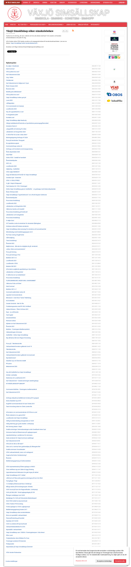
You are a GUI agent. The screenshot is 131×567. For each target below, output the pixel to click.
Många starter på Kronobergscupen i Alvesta (19, 486)
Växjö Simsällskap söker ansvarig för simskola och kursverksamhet (26, 229)
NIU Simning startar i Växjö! (14, 426)
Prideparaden (10, 544)
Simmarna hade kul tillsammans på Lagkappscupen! (21, 432)
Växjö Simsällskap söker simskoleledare (29, 30)
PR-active (9, 363)
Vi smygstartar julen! (12, 114)
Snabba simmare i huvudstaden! (15, 449)
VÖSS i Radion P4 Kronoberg (14, 504)
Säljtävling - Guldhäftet (12, 169)
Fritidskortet (9, 80)
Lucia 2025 (9, 100)
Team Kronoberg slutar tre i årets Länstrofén (19, 406)
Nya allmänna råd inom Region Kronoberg (18, 338)
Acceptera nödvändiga (104, 561)
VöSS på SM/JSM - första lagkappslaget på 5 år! (20, 492)
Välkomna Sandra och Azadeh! (15, 209)
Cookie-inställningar (11, 561)
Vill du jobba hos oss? (12, 71)
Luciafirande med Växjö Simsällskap (17, 418)
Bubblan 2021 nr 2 (11, 257)
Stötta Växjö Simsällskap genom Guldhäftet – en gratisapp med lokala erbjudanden (31, 189)
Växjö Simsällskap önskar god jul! (16, 97)
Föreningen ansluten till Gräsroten (16, 541)
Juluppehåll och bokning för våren (16, 129)
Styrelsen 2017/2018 (12, 521)
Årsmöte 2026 (10, 89)
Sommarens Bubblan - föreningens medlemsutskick (21, 389)
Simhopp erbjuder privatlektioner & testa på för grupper (22, 398)
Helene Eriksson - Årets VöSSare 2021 (17, 309)
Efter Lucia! (9, 535)
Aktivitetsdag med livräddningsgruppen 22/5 (19, 232)
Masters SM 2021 (11, 266)
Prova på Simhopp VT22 (13, 255)
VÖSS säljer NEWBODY (13, 172)
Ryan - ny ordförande (12, 312)
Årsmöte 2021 (10, 326)
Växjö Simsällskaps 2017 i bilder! (15, 475)
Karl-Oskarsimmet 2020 (13, 352)
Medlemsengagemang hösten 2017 (16, 509)
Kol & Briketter (10, 300)
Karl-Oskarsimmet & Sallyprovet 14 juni (17, 83)
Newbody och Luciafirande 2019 (15, 378)
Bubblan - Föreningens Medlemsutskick (18, 329)
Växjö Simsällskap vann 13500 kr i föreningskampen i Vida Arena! (25, 532)
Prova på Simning (11, 252)
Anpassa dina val (81, 561)
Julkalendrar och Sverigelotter (15, 215)
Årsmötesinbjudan (11, 160)
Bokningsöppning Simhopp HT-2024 (17, 137)
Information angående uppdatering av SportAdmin (21, 269)
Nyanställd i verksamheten (14, 529)
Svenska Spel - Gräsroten (13, 177)
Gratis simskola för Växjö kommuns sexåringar (20, 438)
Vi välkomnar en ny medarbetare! (15, 275)
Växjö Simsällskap (13, 2)
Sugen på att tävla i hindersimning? (16, 455)
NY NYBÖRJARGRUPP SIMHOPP (15, 383)
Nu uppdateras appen (12, 143)
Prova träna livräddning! (13, 200)
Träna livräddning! (11, 240)
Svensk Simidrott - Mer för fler (15, 303)
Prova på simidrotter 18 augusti (15, 140)
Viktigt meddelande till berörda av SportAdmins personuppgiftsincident (27, 123)
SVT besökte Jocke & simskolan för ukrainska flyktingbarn (23, 223)
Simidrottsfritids (11, 318)
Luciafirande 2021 (11, 260)
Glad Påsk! (9, 154)
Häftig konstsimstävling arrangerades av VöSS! (20, 421)
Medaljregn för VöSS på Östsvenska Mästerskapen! (21, 498)
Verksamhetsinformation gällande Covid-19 (19, 346)
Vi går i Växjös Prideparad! (13, 183)
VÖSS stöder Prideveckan (13, 552)
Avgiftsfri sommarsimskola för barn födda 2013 (20, 403)
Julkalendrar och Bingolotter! (14, 272)
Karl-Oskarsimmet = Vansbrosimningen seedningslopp (22, 381)
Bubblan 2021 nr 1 (11, 289)
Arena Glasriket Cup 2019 (13, 401)
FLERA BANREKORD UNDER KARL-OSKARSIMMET (21, 280)
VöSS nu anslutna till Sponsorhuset (16, 524)
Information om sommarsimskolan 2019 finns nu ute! (21, 412)
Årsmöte (8, 458)
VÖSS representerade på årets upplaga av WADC (20, 466)
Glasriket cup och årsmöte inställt (16, 360)
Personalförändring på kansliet (15, 518)
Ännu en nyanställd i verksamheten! (16, 515)
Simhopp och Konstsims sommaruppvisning (19, 149)
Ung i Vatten (9, 77)
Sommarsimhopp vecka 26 (14, 146)
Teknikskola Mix (11, 349)
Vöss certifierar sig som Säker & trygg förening (20, 469)
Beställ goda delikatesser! (13, 91)
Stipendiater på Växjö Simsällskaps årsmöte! (19, 546)
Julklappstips (10, 103)
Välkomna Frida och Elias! (13, 283)
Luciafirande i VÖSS (12, 263)
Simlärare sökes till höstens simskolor (17, 226)
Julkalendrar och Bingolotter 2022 (16, 206)
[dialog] (101, 556)
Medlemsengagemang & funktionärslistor (18, 461)
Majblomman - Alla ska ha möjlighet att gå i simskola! (22, 246)
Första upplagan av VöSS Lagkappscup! (18, 506)
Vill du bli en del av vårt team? (14, 443)
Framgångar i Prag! (11, 481)
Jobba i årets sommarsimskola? (15, 249)
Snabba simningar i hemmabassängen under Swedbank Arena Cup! (26, 429)
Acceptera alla (120, 561)
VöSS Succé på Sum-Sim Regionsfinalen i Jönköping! (22, 489)
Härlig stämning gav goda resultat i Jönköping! (20, 423)
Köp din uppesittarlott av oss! (15, 112)
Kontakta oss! (10, 117)
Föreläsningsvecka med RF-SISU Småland (18, 306)
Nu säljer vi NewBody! (12, 66)
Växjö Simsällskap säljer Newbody (16, 120)
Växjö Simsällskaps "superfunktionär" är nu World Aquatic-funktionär (26, 195)
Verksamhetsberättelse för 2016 (15, 526)
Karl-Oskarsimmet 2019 (13, 392)
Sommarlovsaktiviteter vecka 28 (15, 292)
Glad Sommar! (10, 69)
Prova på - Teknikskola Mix (14, 343)
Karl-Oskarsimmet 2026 (13, 74)
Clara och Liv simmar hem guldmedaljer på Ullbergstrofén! (23, 446)
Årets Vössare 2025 (12, 86)
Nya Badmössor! (11, 358)
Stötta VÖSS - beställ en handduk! (16, 157)
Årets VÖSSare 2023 (12, 192)
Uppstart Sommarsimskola (14, 295)
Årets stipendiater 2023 (13, 152)
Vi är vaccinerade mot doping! (15, 106)
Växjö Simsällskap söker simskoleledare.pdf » (24, 43)
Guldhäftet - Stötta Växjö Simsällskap (17, 335)
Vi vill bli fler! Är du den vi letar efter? (16, 134)
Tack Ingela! (9, 315)
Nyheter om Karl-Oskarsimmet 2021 (16, 323)
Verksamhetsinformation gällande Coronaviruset (20, 355)
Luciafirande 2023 (11, 166)
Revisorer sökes (11, 320)
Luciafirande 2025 (11, 109)
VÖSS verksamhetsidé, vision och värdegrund (19, 452)
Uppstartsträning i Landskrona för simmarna (19, 435)
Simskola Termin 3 (11, 126)
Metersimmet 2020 (11, 366)
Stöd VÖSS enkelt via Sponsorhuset (16, 501)
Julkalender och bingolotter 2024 (16, 132)
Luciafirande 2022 (11, 203)
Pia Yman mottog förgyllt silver (15, 235)
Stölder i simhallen (11, 375)
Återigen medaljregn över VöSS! (15, 495)
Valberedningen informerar (14, 332)
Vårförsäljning (10, 237)
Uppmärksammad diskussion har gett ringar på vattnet (22, 472)
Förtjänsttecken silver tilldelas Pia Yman (17, 538)
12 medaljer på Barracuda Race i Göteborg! (18, 484)
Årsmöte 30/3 (10, 243)
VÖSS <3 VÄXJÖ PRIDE (13, 180)
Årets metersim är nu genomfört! (15, 415)
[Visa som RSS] (73, 31)
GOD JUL (9, 163)
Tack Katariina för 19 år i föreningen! (16, 186)
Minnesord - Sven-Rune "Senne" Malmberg (18, 298)
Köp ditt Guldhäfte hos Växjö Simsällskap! (18, 372)
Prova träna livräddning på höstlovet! (17, 212)
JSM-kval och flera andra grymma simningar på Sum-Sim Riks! (24, 478)
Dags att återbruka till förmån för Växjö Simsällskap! (21, 174)
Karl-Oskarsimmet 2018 (13, 441)
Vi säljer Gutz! (10, 220)
